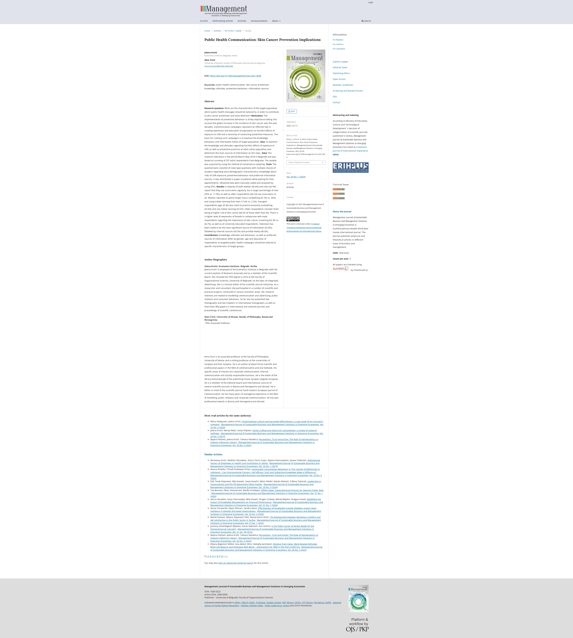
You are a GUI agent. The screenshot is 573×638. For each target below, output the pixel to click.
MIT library (287, 602)
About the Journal (342, 211)
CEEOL (297, 602)
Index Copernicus (273, 605)
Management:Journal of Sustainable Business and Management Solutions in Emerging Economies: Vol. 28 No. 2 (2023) (266, 548)
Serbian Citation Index (252, 605)
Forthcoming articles (222, 20)
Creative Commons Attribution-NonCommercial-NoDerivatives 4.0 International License (304, 227)
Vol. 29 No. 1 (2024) (233, 30)
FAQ (335, 96)
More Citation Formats (299, 162)
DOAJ (252, 602)
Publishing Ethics (341, 73)
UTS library (307, 602)
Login (370, 2)
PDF (293, 111)
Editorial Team (340, 67)
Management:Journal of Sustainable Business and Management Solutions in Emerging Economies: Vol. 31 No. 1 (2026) (266, 504)
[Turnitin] (341, 270)
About (275, 20)
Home (207, 30)
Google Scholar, (274, 602)
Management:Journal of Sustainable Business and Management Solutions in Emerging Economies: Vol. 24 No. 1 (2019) (264, 465)
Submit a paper (340, 61)
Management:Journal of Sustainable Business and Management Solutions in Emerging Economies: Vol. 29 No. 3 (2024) (262, 486)
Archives (242, 20)
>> (226, 556)
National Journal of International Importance (350, 151)
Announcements (259, 20)
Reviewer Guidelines (343, 84)
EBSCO (245, 602)
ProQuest (260, 602)
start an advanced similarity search (235, 563)
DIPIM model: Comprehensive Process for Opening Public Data (292, 490)
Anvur (286, 605)
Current (204, 20)
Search (367, 20)
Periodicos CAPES (322, 602)
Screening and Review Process (348, 90)
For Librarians (339, 48)
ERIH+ (238, 602)
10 (222, 556)
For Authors (338, 44)
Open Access (339, 79)
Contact (336, 102)
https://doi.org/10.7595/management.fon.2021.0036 (235, 75)
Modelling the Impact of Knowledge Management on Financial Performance (265, 501)
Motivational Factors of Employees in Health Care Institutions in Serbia (265, 462)
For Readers (338, 39)
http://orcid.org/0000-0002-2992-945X (218, 66)
